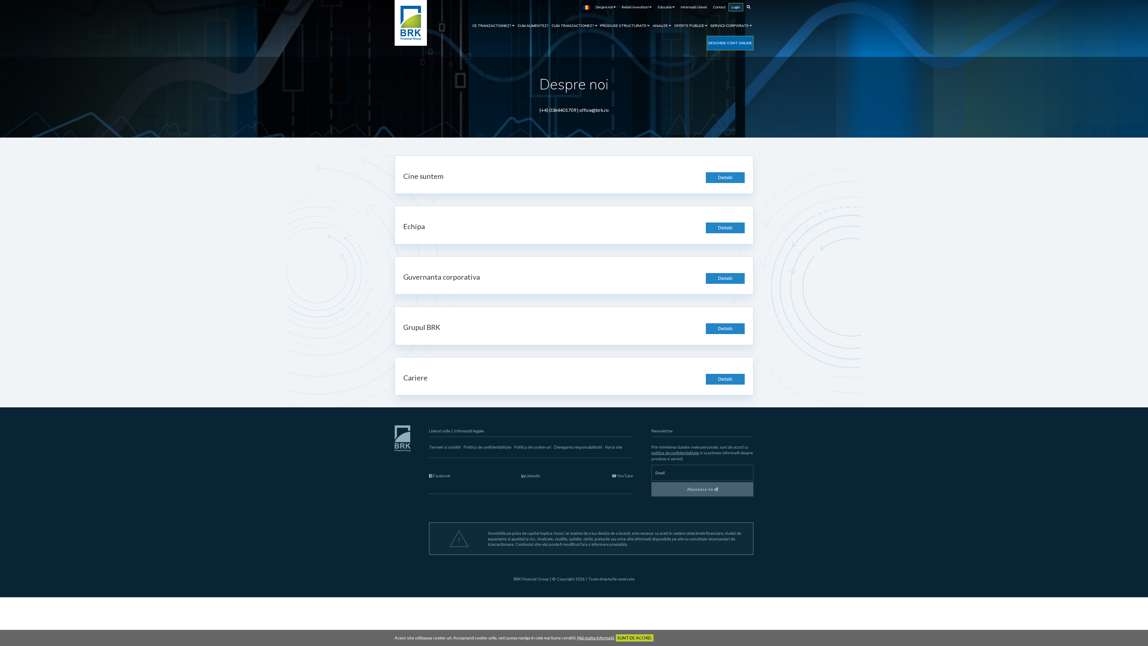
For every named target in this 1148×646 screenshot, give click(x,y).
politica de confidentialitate (675, 452)
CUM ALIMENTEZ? (533, 25)
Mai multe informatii (595, 637)
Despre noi (604, 7)
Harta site (613, 447)
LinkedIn (532, 475)
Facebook (441, 475)
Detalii (725, 177)
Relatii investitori (635, 7)
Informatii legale (469, 430)
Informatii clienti (694, 7)
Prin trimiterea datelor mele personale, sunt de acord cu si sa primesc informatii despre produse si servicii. (702, 453)
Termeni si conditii (445, 447)
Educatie (665, 7)
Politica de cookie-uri (532, 447)
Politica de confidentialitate (487, 447)
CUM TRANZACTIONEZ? (573, 25)
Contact (719, 7)
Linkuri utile (440, 430)
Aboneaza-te (700, 489)
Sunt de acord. (634, 637)
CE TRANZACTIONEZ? (492, 25)
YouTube (624, 475)
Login (736, 7)
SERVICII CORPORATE (729, 25)
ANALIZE (661, 25)
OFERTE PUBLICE (689, 25)
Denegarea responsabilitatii (578, 447)
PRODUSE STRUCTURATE (623, 25)
